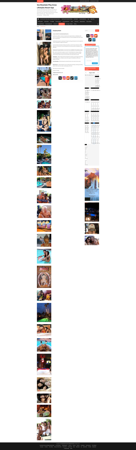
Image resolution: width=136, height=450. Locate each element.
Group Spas (46, 21)
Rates (72, 21)
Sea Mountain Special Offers (84, 1)
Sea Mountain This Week (94, 1)
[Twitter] (60, 78)
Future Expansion (48, 24)
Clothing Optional (66, 21)
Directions (76, 21)
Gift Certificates (41, 24)
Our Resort (76, 19)
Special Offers (85, 446)
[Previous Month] (86, 72)
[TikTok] (72, 78)
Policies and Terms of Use (57, 446)
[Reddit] (68, 78)
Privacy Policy (65, 446)
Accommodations (83, 19)
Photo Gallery (89, 21)
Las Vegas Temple (69, 24)
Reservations (82, 21)
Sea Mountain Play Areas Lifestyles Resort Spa (67, 443)
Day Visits (92, 19)
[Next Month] (98, 72)
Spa (88, 19)
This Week (52, 21)
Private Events (58, 21)
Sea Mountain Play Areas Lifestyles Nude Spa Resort (50, 19)
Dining (75, 24)
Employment (61, 24)
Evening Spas (40, 21)
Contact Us (56, 24)
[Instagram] (64, 78)
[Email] (76, 78)
